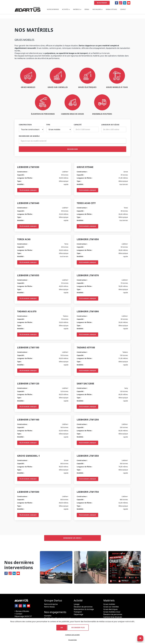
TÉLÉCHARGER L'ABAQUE (28, 190)
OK (62, 628)
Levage (76, 604)
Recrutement (102, 3)
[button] (66, 9)
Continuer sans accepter (72, 635)
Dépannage (78, 614)
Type (48, 125)
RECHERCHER (72, 149)
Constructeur (25, 125)
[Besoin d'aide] (140, 638)
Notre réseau (49, 607)
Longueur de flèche (110, 125)
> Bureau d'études (22, 611)
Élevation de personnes (83, 607)
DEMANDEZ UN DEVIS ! (72, 538)
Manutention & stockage (84, 609)
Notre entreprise (51, 604)
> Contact (18, 614)
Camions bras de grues (112, 617)
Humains (47, 615)
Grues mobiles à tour (111, 612)
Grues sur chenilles (111, 607)
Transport (78, 612)
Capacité (77, 125)
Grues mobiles (109, 604)
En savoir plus (78, 628)
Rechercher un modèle (29, 136)
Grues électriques (110, 609)
